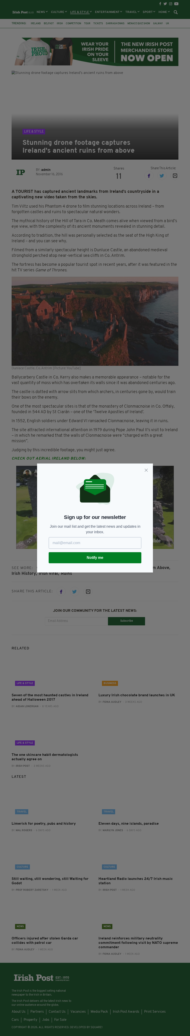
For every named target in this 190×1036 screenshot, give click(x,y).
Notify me (95, 558)
